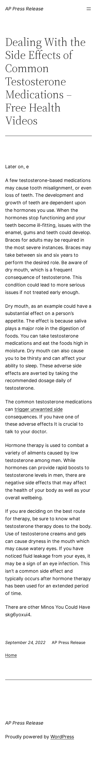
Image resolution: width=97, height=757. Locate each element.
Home (11, 655)
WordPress (62, 736)
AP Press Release (24, 8)
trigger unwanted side (38, 409)
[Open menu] (89, 9)
